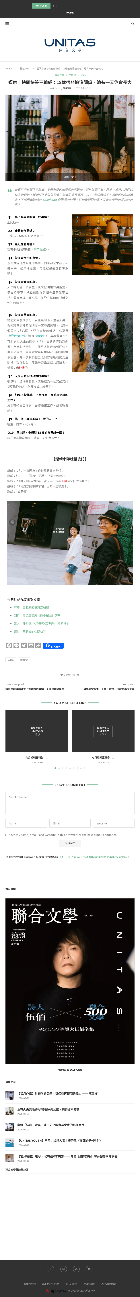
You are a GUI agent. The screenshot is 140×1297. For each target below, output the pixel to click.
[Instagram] (63, 1269)
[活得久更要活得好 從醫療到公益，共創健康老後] (9, 1111)
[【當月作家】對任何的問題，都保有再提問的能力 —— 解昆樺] (9, 1095)
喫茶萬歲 (39, 249)
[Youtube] (76, 1269)
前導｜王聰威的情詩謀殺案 (31, 607)
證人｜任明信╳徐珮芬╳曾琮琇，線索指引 (41, 623)
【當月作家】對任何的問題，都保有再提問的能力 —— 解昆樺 (57, 1093)
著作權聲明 (108, 1284)
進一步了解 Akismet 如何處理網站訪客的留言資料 (94, 857)
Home (70, 12)
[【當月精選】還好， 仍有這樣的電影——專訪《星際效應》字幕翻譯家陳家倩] (9, 1158)
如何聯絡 (71, 1284)
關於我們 (30, 1284)
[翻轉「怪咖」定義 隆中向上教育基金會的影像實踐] (9, 1127)
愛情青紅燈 (17, 335)
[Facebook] (51, 1269)
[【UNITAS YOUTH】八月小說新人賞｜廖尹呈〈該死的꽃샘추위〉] (9, 1142)
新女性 (41, 335)
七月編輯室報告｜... (103, 757)
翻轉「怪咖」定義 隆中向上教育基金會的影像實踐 (50, 1125)
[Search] (133, 23)
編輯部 (67, 88)
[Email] (89, 1269)
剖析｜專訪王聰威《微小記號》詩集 (37, 615)
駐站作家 (24, 68)
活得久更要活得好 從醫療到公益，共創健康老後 (48, 1109)
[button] (53, 6)
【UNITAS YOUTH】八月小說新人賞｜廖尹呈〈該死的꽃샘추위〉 (59, 1140)
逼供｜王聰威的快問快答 (30, 631)
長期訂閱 (89, 1284)
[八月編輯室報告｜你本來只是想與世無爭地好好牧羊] (36, 731)
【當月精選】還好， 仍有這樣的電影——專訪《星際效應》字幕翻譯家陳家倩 (67, 1156)
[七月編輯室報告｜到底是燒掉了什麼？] (103, 731)
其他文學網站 (50, 1284)
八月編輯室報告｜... (37, 757)
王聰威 (11, 659)
